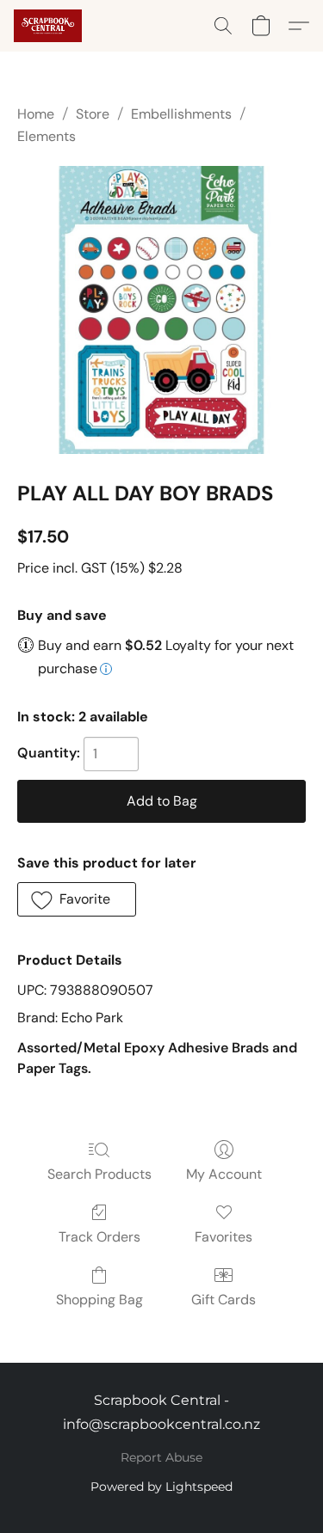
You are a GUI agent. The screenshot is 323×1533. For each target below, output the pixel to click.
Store (92, 114)
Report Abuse (161, 1457)
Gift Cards (223, 1300)
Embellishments (181, 114)
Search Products (99, 1174)
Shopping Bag (99, 1300)
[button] (49, 26)
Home (35, 114)
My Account (224, 1174)
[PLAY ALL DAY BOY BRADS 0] (161, 310)
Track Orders (99, 1237)
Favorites (223, 1237)
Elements (46, 136)
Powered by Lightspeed (161, 1486)
